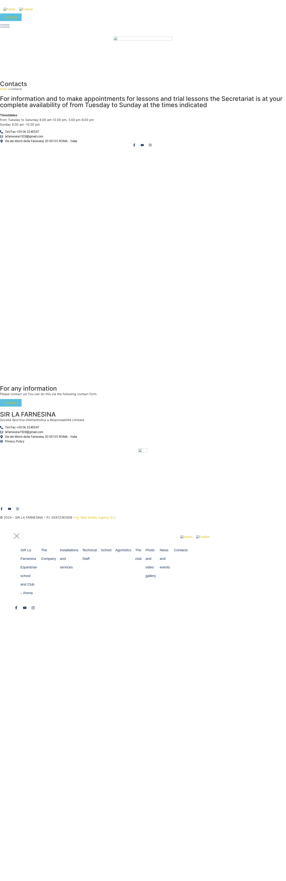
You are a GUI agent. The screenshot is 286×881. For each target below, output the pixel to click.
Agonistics (123, 550)
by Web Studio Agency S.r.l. (96, 517)
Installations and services (69, 558)
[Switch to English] (26, 9)
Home (3, 89)
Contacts (181, 550)
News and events (165, 558)
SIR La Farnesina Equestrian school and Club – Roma (28, 571)
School (106, 550)
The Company (48, 554)
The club (138, 554)
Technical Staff (89, 554)
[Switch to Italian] (9, 9)
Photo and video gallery (151, 563)
